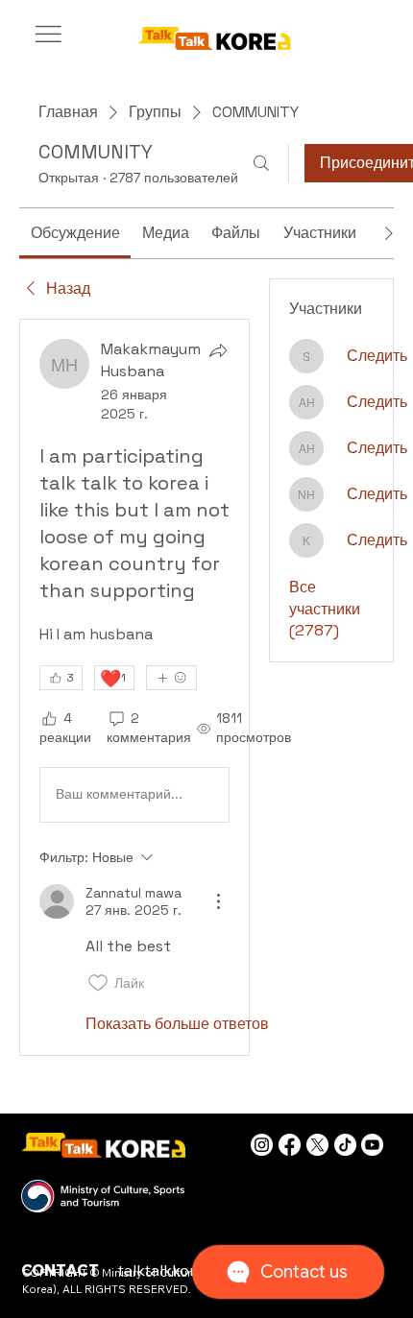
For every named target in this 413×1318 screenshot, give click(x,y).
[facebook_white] (290, 1145)
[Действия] (218, 901)
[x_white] (317, 1145)
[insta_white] (262, 1145)
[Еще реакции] (171, 677)
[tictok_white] (345, 1145)
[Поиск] (261, 163)
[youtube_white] (372, 1145)
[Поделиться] (218, 350)
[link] (75, 233)
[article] (134, 687)
